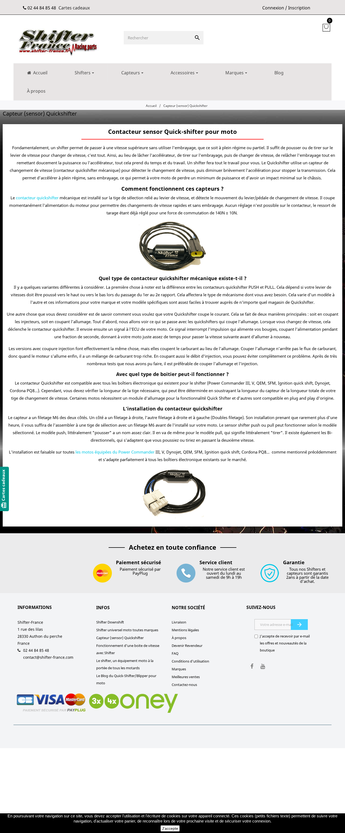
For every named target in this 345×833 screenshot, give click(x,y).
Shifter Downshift (110, 622)
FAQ (175, 653)
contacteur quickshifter (37, 197)
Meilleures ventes (186, 676)
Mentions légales (185, 630)
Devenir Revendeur (187, 645)
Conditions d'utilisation (190, 661)
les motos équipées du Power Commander (114, 452)
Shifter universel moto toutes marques (127, 630)
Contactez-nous (184, 684)
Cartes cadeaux (74, 8)
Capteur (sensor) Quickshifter (120, 637)
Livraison (179, 622)
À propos (179, 637)
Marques (179, 669)
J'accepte (170, 828)
